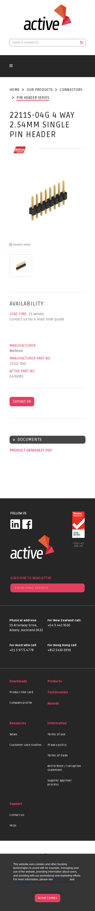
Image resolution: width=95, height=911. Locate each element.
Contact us (17, 815)
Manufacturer (23, 345)
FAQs (13, 825)
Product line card (21, 692)
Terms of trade (58, 755)
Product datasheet (27, 450)
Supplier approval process (59, 782)
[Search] (82, 42)
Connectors (71, 90)
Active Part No (22, 371)
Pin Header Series (33, 98)
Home (14, 90)
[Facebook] (27, 524)
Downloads (18, 681)
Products (55, 681)
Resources (18, 723)
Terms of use (57, 734)
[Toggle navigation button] (11, 66)
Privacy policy (57, 745)
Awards (53, 703)
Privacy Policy (21, 883)
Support (16, 804)
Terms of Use (61, 879)
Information (57, 723)
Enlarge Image (21, 244)
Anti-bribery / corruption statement (64, 768)
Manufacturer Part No (30, 358)
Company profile (21, 703)
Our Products (40, 90)
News (13, 734)
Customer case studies (26, 745)
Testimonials (58, 692)
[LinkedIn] (15, 524)
